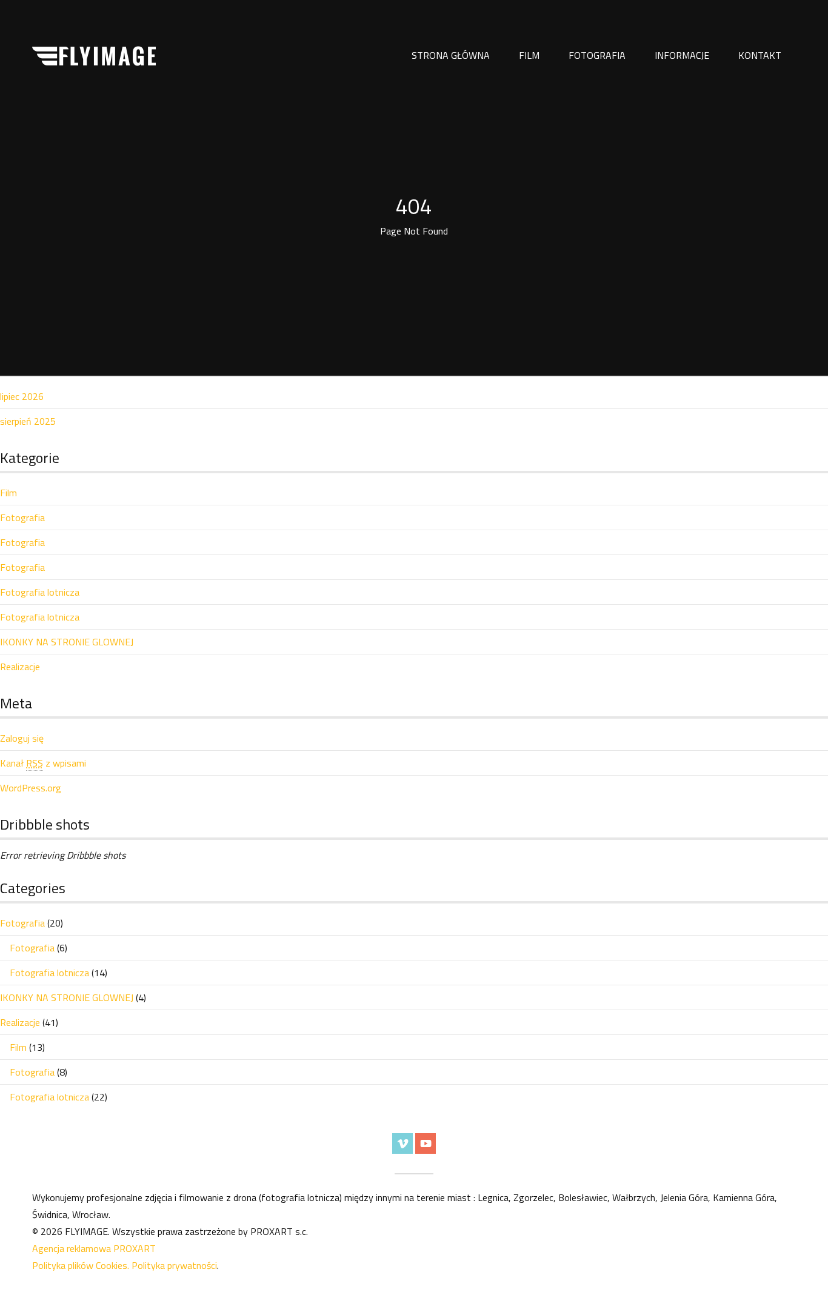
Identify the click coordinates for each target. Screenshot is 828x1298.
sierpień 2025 (28, 421)
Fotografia (597, 55)
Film (529, 55)
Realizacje (20, 666)
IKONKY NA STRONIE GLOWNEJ (66, 641)
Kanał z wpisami (43, 763)
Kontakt (759, 55)
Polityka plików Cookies (79, 1265)
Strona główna (451, 55)
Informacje (682, 55)
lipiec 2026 (22, 396)
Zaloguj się (22, 738)
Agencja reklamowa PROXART (94, 1248)
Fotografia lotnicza (39, 592)
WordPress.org (30, 787)
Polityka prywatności (174, 1265)
